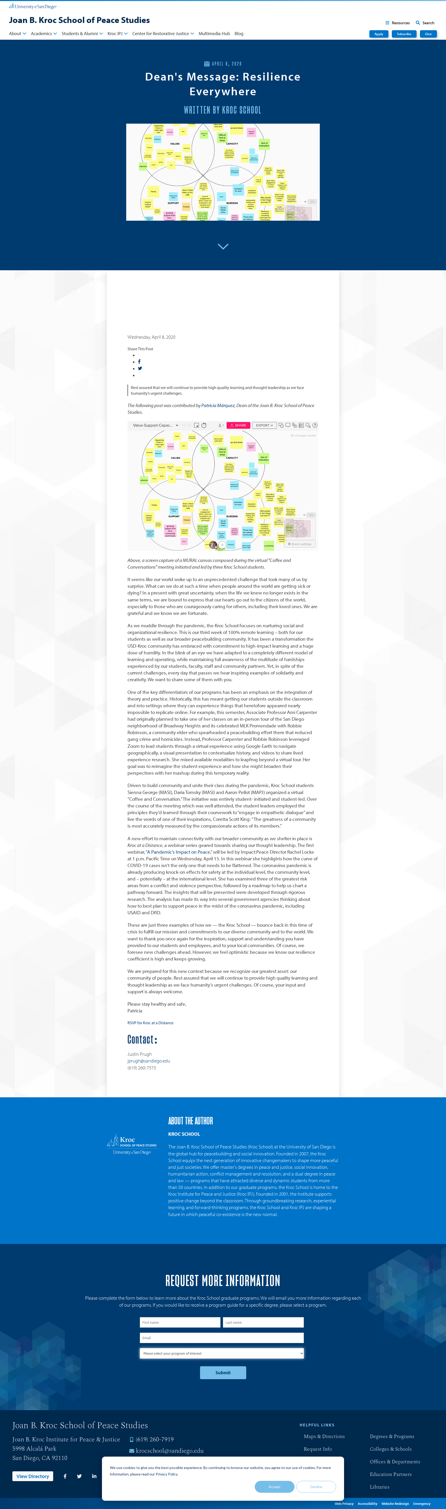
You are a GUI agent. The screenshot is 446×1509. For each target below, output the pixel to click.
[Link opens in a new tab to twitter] (79, 1476)
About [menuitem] (15, 33)
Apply (379, 34)
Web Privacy (344, 1503)
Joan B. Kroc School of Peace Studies (79, 19)
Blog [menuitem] (239, 33)
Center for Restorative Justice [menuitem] (160, 33)
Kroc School (184, 1134)
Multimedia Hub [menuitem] (214, 33)
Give (428, 34)
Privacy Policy (166, 1474)
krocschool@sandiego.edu (170, 1451)
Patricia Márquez (218, 405)
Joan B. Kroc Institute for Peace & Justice (66, 1439)
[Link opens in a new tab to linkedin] (94, 1476)
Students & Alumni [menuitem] (80, 33)
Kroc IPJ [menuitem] (115, 33)
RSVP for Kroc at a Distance (150, 1022)
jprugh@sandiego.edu (149, 1061)
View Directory (33, 1476)
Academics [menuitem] (41, 33)
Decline (316, 1486)
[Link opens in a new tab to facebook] (65, 1476)
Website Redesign (395, 1503)
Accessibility (367, 1503)
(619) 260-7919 (155, 1439)
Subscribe (404, 34)
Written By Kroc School (223, 110)
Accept (275, 1486)
